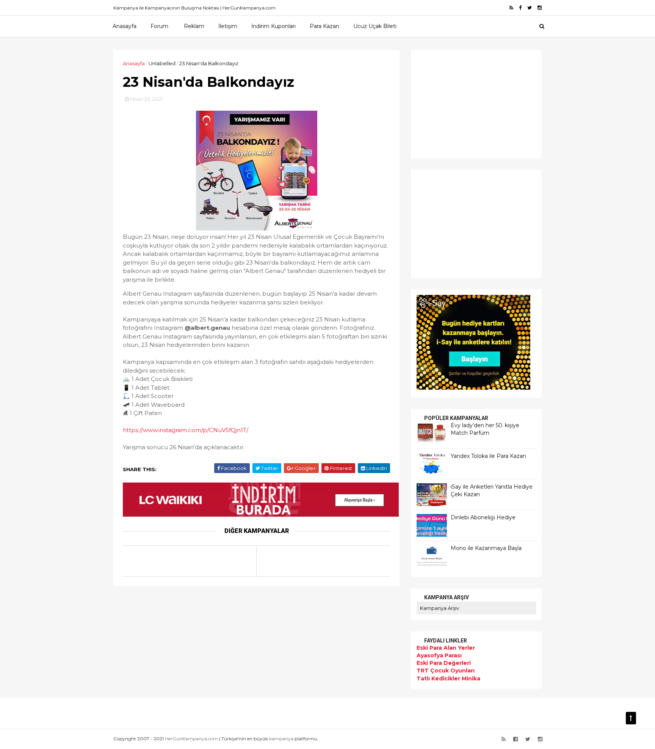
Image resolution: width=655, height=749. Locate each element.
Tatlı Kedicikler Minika (448, 678)
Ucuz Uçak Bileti (374, 26)
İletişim (227, 26)
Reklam (194, 26)
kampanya (281, 738)
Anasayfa (124, 26)
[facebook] (520, 8)
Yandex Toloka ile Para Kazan (488, 456)
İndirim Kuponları (273, 26)
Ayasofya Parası (439, 655)
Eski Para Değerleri (444, 663)
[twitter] (529, 8)
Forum (159, 26)
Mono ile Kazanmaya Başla (486, 548)
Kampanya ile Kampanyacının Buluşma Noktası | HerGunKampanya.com (194, 8)
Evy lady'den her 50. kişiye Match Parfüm (485, 429)
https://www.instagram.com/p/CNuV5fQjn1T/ (185, 430)
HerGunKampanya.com (191, 738)
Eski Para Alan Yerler (446, 647)
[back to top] (631, 718)
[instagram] (539, 8)
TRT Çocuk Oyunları (446, 670)
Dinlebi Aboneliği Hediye (483, 517)
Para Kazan (324, 26)
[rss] (511, 8)
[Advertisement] (464, 103)
